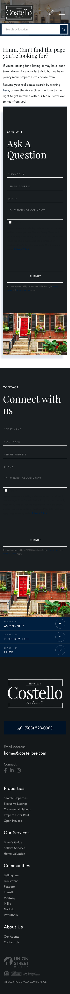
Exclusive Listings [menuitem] (15, 804)
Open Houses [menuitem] (13, 821)
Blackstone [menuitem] (11, 881)
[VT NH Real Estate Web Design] (35, 962)
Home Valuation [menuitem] (14, 854)
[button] (63, 29)
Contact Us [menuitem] (11, 942)
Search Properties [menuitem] (16, 798)
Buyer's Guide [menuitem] (13, 842)
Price (8, 652)
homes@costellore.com (25, 753)
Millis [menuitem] (7, 904)
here (6, 90)
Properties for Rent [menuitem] (16, 815)
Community (14, 626)
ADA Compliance (35, 981)
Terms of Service (23, 290)
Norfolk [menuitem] (9, 909)
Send (35, 277)
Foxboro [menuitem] (9, 887)
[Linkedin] (12, 770)
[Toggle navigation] (62, 13)
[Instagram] (19, 770)
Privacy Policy (21, 249)
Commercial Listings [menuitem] (17, 809)
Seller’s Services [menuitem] (14, 848)
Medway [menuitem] (9, 898)
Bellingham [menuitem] (11, 875)
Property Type (16, 639)
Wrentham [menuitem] (11, 915)
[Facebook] (5, 770)
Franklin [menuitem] (9, 892)
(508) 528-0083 (38, 728)
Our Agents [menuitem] (11, 936)
